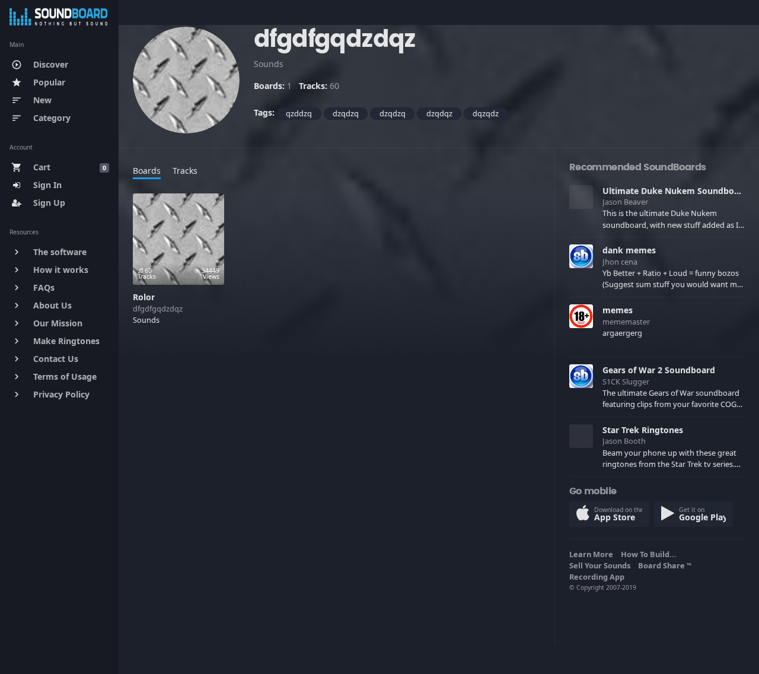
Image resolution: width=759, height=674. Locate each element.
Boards (147, 170)
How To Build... (650, 554)
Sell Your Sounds (601, 565)
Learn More (593, 554)
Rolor (144, 297)
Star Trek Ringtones (642, 429)
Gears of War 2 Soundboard (658, 370)
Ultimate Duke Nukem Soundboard (675, 190)
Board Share (664, 565)
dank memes (629, 250)
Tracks (185, 170)
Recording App (598, 576)
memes (617, 310)
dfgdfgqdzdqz (158, 308)
